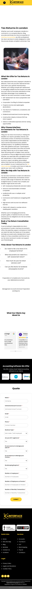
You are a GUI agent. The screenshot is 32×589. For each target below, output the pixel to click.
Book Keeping (23, 547)
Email (7, 414)
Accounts (22, 539)
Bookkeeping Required (12, 465)
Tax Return (22, 542)
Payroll (21, 550)
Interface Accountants (8, 37)
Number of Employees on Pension (15, 481)
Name (7, 397)
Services (5, 547)
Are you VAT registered (12, 438)
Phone (7, 422)
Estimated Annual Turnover (13, 405)
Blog (4, 544)
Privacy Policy (7, 563)
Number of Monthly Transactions (15, 489)
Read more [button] (9, 347)
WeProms (21, 587)
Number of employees (12, 473)
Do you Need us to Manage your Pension (14, 456)
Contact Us (6, 550)
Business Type (9, 430)
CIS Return (22, 552)
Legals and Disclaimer (9, 566)
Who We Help (7, 542)
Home (4, 539)
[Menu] (4, 2)
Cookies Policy (7, 569)
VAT (20, 544)
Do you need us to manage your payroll (14, 446)
